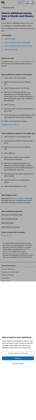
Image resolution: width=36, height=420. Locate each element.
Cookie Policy (26, 348)
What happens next (11, 49)
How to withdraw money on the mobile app (19, 46)
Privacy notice (5, 281)
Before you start (10, 38)
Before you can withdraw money (11, 214)
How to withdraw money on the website (18, 42)
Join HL (21, 2)
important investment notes (13, 253)
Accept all (18, 358)
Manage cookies (18, 363)
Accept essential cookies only (18, 353)
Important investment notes (10, 272)
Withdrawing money (8, 7)
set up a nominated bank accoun (23, 61)
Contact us (4, 235)
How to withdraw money (9, 219)
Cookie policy (5, 278)
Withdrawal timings (7, 223)
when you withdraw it (18, 198)
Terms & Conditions (7, 275)
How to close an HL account (10, 227)
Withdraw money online (8, 124)
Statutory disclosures (8, 269)
